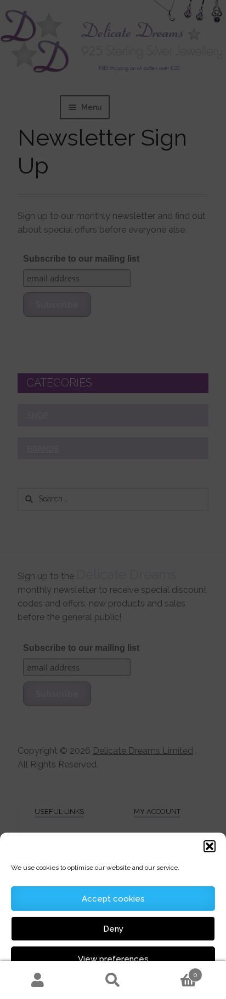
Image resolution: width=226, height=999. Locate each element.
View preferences (113, 959)
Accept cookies (113, 899)
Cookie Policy (80, 984)
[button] (209, 846)
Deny (113, 929)
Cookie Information (133, 984)
